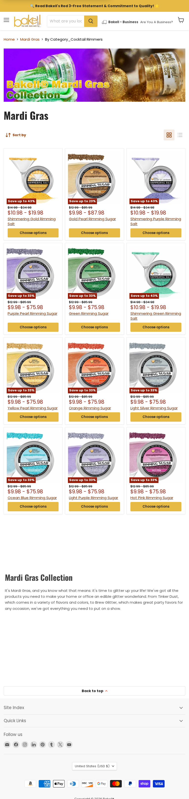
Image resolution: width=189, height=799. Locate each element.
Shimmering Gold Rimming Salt (32, 221)
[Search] (90, 21)
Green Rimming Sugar (89, 313)
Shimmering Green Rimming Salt (155, 316)
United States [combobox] (92, 766)
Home (9, 39)
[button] (181, 20)
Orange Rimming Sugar (90, 408)
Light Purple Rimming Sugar (93, 497)
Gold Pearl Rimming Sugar (92, 218)
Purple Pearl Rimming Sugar (32, 313)
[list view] (179, 135)
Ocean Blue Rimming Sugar (32, 497)
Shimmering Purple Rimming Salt (155, 221)
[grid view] (169, 135)
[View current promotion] (94, 6)
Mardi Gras (30, 39)
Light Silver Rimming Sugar (154, 408)
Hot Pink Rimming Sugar (151, 497)
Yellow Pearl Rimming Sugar (33, 408)
